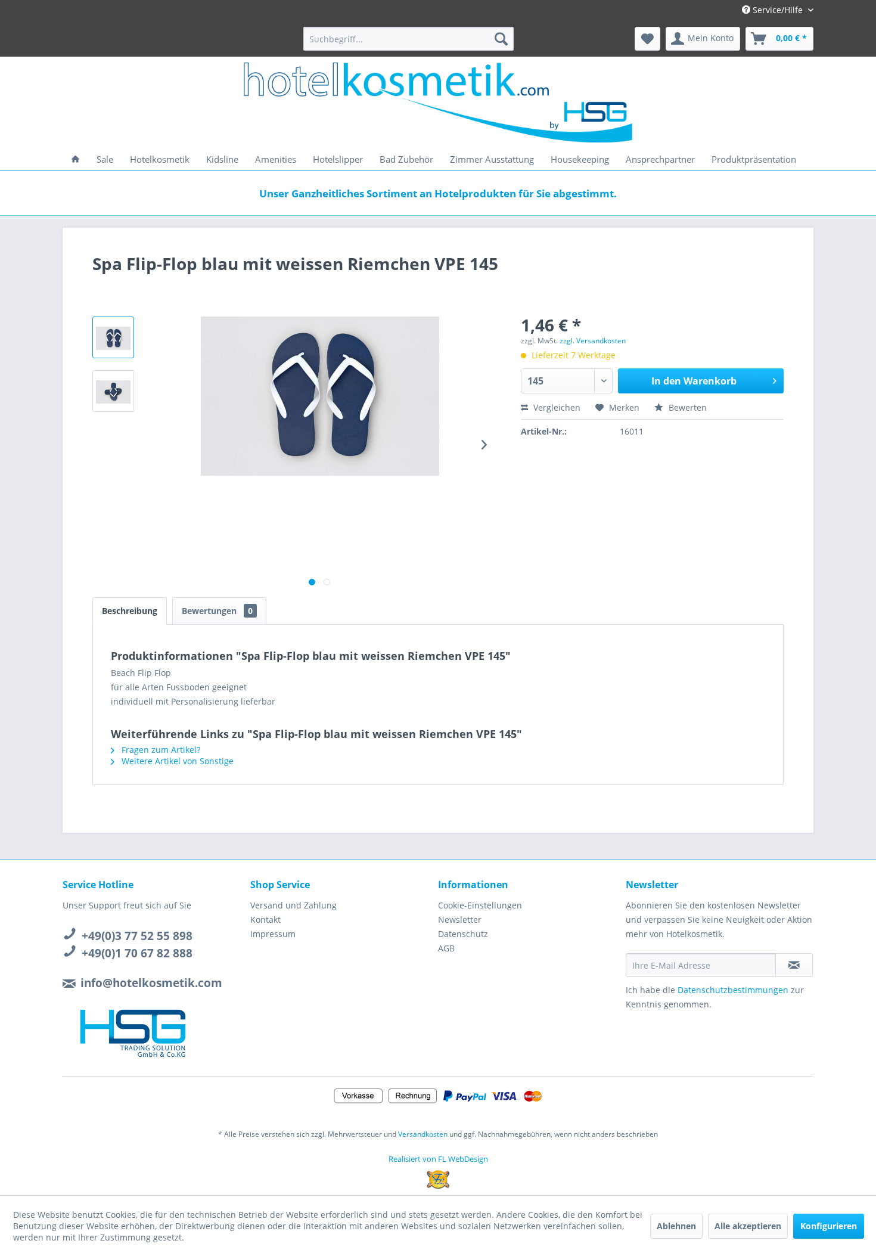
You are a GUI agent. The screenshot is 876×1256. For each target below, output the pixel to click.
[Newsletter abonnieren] (794, 965)
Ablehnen (676, 1226)
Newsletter (460, 919)
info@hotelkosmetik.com (151, 983)
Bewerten (686, 407)
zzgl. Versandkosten (593, 341)
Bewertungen (217, 610)
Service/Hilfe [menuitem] (777, 9)
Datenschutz (463, 933)
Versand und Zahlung (293, 905)
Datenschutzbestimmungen (733, 990)
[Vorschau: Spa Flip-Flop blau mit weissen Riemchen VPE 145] (113, 337)
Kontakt (265, 919)
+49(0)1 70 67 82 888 (137, 953)
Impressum (273, 933)
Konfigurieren (828, 1226)
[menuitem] (408, 39)
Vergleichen (555, 407)
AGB (446, 948)
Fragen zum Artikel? (159, 749)
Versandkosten (423, 1134)
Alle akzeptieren (748, 1226)
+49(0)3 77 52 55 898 (137, 936)
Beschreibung (129, 610)
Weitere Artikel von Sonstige (176, 761)
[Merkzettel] (647, 39)
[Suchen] (501, 39)
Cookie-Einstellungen (480, 905)
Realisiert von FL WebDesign (438, 1158)
